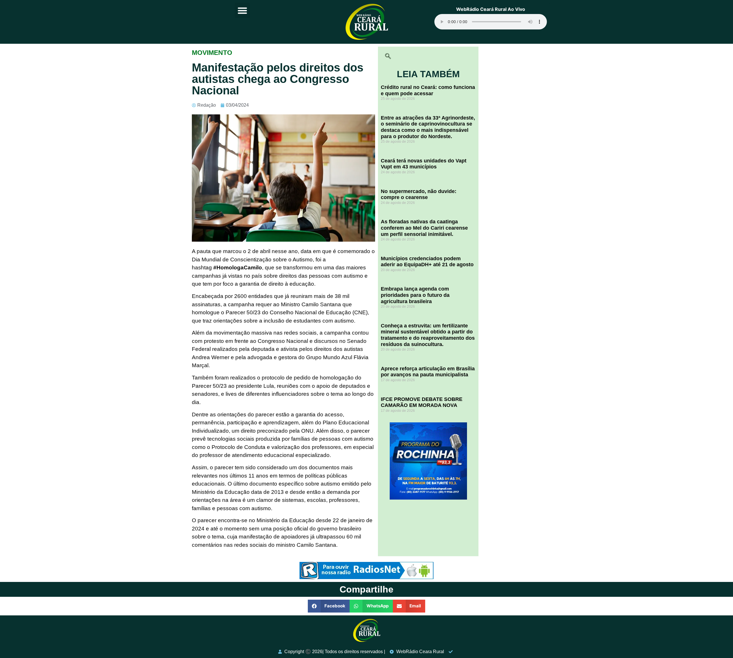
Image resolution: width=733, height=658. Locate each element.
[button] (242, 10)
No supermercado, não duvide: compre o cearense (418, 194)
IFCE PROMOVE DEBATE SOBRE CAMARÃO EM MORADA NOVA (421, 402)
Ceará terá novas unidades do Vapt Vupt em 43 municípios (423, 164)
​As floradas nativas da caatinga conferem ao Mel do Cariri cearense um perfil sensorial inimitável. (424, 228)
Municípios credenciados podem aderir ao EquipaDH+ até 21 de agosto (427, 262)
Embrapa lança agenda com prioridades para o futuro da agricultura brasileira (415, 295)
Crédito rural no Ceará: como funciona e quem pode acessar (428, 90)
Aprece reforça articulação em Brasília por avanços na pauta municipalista (428, 372)
